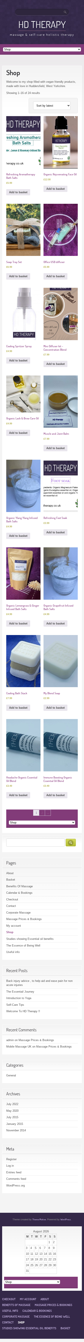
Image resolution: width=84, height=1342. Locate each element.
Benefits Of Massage (19, 886)
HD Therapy (42, 24)
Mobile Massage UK (18, 1046)
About (10, 873)
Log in (10, 1165)
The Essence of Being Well (23, 945)
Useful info (13, 952)
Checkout (12, 899)
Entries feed (13, 1172)
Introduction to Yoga (18, 998)
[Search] (65, 12)
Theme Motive (39, 1219)
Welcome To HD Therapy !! (23, 1011)
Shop (9, 932)
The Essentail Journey (20, 991)
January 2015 (14, 1124)
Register (11, 1159)
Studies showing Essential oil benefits (30, 938)
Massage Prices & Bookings (24, 919)
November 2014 (16, 1130)
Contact (11, 906)
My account (13, 925)
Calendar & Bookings (19, 892)
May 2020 (12, 1110)
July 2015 (12, 1117)
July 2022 (12, 1104)
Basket (10, 879)
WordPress (65, 1219)
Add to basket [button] (18, 192)
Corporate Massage (18, 912)
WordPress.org (15, 1185)
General (11, 1075)
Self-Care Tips (15, 1004)
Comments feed (16, 1178)
